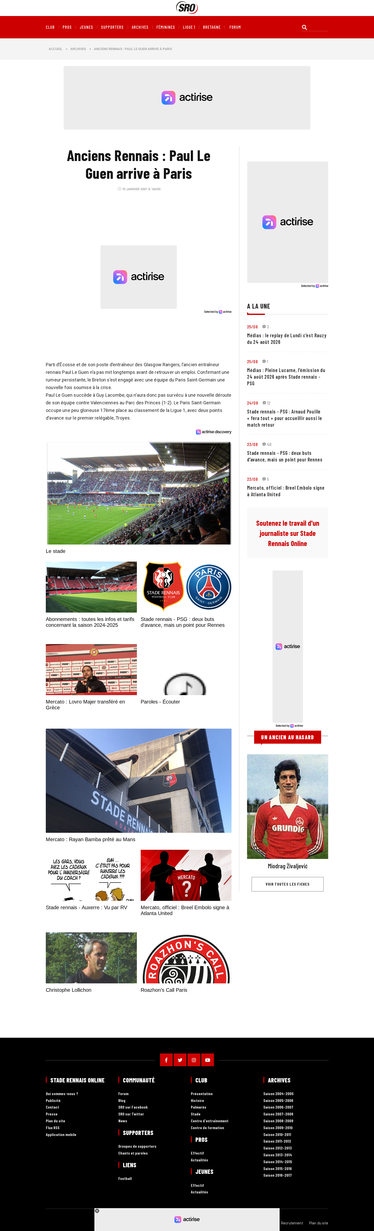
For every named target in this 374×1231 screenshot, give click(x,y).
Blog (121, 1100)
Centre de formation (207, 1127)
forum (235, 27)
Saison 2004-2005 (278, 1093)
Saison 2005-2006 (278, 1100)
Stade (195, 1114)
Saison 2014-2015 (277, 1161)
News (122, 1121)
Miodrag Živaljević (288, 866)
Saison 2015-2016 (277, 1168)
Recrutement (292, 1223)
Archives (140, 27)
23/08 (252, 444)
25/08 (252, 326)
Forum (123, 1093)
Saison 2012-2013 (277, 1148)
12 (269, 403)
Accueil (55, 49)
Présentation (202, 1093)
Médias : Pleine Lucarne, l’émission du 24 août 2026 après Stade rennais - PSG (286, 376)
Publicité (53, 1100)
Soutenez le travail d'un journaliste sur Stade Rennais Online (287, 533)
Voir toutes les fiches (288, 884)
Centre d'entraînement (209, 1121)
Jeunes (86, 27)
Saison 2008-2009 (278, 1121)
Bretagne (212, 27)
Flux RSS (53, 1127)
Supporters (112, 27)
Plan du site (55, 1121)
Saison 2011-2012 (277, 1141)
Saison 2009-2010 (278, 1127)
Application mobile (61, 1134)
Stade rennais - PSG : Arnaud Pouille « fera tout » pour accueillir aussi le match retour (284, 418)
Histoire (197, 1100)
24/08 (252, 403)
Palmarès (198, 1107)
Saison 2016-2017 (277, 1175)
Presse (51, 1114)
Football (125, 1178)
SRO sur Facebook (133, 1107)
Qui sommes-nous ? (62, 1093)
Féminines (165, 27)
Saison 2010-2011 (277, 1134)
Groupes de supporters (137, 1146)
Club (50, 27)
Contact (52, 1107)
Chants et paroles (133, 1153)
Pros (67, 27)
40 (269, 444)
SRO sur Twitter (131, 1114)
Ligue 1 (189, 27)
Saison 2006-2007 (278, 1107)
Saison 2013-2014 (277, 1155)
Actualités (199, 1160)
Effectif (197, 1153)
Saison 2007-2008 (278, 1114)
